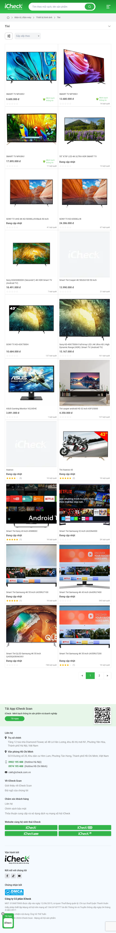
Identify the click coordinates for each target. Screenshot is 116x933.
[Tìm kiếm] (89, 6)
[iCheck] (31, 827)
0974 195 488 (15, 766)
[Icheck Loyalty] (85, 833)
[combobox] (27, 36)
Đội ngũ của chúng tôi (16, 790)
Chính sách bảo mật (15, 808)
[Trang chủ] (14, 7)
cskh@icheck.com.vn (19, 772)
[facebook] (7, 876)
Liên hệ (9, 803)
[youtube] (19, 876)
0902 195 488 (15, 762)
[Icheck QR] (85, 827)
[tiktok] (13, 876)
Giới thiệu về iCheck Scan (18, 785)
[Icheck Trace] (31, 833)
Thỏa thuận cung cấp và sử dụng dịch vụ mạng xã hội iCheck (37, 813)
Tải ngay (15, 718)
